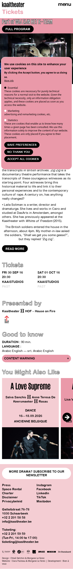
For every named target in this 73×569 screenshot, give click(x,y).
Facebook (43, 489)
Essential (13, 88)
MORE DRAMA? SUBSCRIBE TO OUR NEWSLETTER (36, 473)
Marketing (13, 111)
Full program (17, 29)
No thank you (18, 152)
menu (64, 4)
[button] (67, 417)
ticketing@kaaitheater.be (20, 542)
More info (9, 80)
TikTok (41, 497)
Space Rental (12, 489)
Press (6, 485)
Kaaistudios (13, 282)
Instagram (44, 485)
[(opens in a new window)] (6, 319)
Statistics (13, 120)
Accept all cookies (23, 159)
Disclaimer (10, 497)
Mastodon (43, 501)
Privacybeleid (12, 501)
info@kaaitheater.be (17, 521)
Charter (8, 493)
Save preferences (21, 145)
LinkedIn (42, 493)
